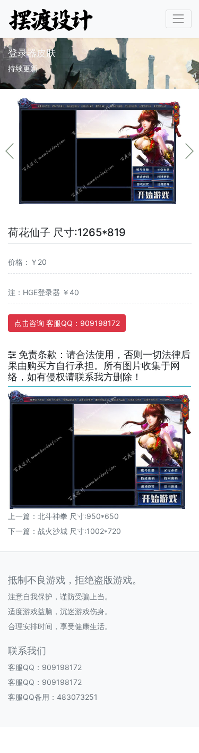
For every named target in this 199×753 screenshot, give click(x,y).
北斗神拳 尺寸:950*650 (78, 516)
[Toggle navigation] (179, 19)
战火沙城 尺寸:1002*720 (79, 531)
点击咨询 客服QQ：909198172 (67, 323)
